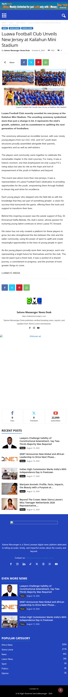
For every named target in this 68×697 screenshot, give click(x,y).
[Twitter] (31, 62)
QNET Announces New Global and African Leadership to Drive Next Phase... (42, 455)
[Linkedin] (24, 564)
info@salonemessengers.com (39, 558)
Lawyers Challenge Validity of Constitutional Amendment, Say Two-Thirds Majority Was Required (40, 441)
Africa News (20, 23)
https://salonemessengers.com (34, 316)
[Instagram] (34, 328)
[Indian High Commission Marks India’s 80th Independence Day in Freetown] (9, 474)
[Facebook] (24, 62)
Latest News (7, 659)
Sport (4, 664)
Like (12, 411)
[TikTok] (31, 564)
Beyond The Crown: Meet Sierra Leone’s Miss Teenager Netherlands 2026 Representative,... (41, 502)
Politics (5, 668)
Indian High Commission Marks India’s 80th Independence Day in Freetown (43, 471)
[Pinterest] (38, 62)
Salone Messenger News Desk (17, 50)
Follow (34, 411)
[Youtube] (38, 328)
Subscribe (55, 411)
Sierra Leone (27, 28)
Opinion (5, 673)
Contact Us (34, 689)
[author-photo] (34, 301)
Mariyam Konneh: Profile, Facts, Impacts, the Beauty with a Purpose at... (42, 486)
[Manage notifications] (60, 690)
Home (4, 23)
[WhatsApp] (46, 62)
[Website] (44, 564)
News (11, 23)
